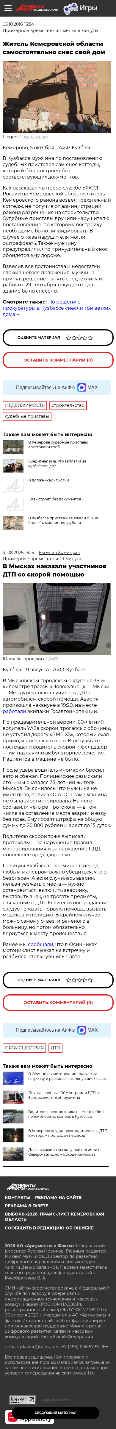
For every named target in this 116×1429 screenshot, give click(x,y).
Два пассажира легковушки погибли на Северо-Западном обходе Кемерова (65, 1152)
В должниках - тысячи (48, 480)
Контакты (17, 1197)
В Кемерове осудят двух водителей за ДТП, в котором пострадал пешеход (68, 1133)
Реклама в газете (26, 1205)
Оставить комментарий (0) (58, 360)
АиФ (53, 658)
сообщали (40, 944)
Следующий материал (55, 1413)
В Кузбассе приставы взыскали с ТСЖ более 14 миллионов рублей (63, 520)
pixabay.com (35, 136)
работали (15, 711)
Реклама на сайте (58, 1197)
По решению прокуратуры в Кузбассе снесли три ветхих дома (57, 308)
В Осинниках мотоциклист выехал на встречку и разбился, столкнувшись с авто (68, 1076)
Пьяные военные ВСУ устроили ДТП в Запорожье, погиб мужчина (63, 1095)
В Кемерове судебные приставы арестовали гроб (58, 444)
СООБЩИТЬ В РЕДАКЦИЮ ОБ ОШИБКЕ (49, 1228)
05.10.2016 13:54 (18, 24)
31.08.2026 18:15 (18, 552)
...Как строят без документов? (55, 499)
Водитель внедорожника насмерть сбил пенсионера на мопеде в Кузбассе (66, 1114)
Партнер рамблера (56, 1400)
